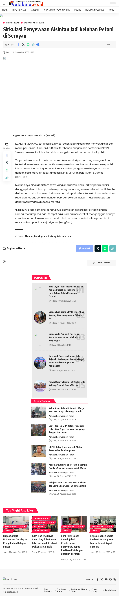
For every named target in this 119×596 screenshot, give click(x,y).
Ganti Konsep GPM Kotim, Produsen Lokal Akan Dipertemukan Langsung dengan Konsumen (67, 429)
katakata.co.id (64, 236)
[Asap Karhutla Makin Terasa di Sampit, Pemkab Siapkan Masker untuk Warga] (38, 469)
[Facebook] (98, 579)
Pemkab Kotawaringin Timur (61, 416)
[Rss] (114, 579)
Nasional (38, 527)
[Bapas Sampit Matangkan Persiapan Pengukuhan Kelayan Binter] (16, 524)
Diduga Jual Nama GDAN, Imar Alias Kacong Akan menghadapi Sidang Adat (66, 315)
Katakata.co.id (10, 591)
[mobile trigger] (5, 3)
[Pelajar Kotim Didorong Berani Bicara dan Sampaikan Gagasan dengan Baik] (38, 487)
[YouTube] (106, 579)
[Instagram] (110, 579)
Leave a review (103, 263)
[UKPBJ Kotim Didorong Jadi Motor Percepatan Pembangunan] (38, 451)
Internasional (41, 518)
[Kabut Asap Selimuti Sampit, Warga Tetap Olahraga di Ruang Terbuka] (38, 412)
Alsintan (29, 236)
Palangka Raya (41, 531)
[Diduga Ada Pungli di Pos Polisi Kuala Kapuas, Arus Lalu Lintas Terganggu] (40, 339)
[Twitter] (101, 579)
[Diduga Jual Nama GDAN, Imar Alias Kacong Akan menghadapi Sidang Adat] (40, 317)
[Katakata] (26, 3)
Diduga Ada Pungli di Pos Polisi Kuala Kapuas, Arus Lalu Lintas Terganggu (64, 337)
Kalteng (52, 236)
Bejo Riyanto (40, 236)
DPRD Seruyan (13, 23)
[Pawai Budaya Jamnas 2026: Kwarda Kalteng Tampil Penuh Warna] (40, 386)
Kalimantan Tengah (34, 23)
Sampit (8, 531)
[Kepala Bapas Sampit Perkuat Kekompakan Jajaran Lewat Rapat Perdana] (103, 524)
